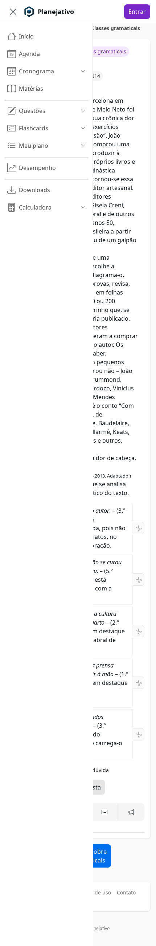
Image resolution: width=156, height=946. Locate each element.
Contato (126, 892)
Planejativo (98, 928)
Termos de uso (93, 892)
